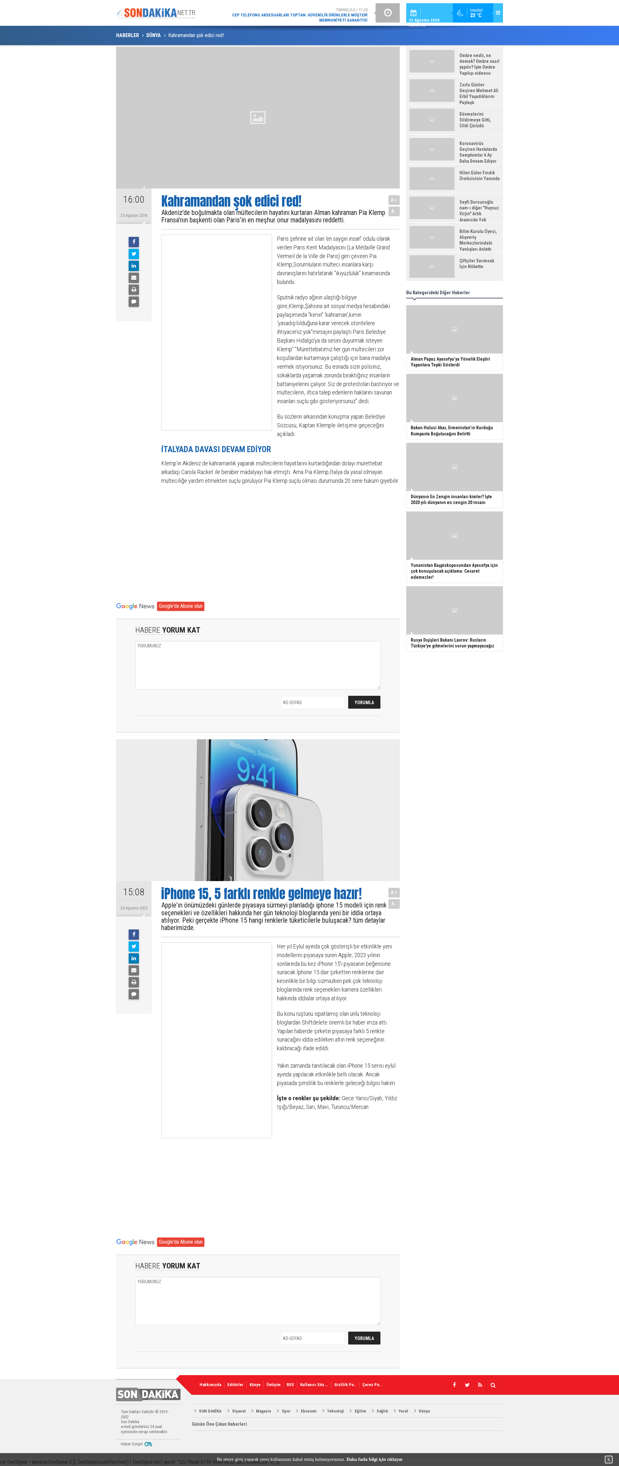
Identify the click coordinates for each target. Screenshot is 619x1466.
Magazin (263, 1411)
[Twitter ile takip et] (467, 1385)
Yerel (403, 1411)
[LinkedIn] (134, 266)
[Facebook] (134, 242)
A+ (394, 200)
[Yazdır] (134, 290)
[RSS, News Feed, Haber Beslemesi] (480, 1385)
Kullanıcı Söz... (314, 1384)
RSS (290, 1384)
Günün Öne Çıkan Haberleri (219, 1424)
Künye (255, 1384)
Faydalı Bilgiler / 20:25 (316, 12)
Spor (286, 1411)
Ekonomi (309, 1411)
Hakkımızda (210, 1384)
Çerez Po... (372, 1384)
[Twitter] (134, 254)
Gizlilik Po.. (345, 1384)
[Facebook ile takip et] (454, 1385)
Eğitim (360, 1411)
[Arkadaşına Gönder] (134, 278)
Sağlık (382, 1411)
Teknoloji (335, 1411)
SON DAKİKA (210, 1411)
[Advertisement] (210, 332)
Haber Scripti (132, 1444)
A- (394, 211)
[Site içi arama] (492, 1385)
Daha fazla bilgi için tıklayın (374, 1459)
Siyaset (239, 1411)
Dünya (424, 1411)
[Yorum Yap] (134, 301)
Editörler (235, 1384)
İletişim (273, 1384)
